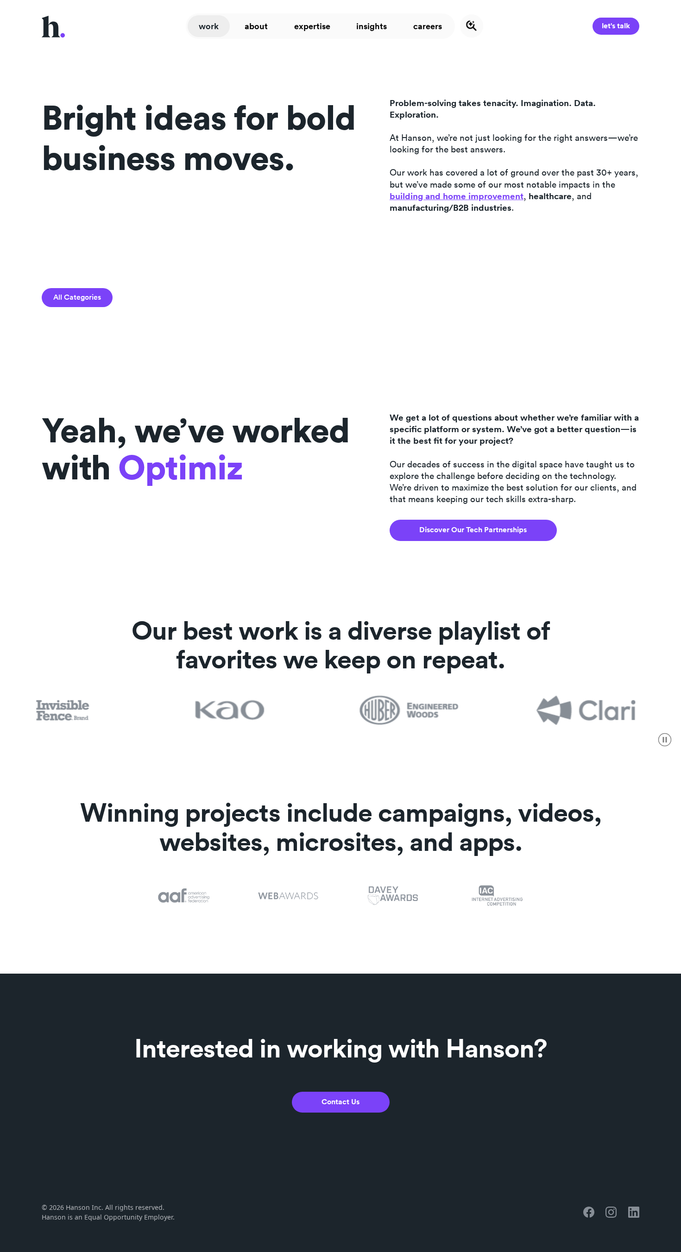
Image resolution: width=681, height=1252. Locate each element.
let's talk (616, 26)
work (209, 25)
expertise (312, 25)
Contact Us (340, 1102)
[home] (53, 26)
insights (371, 25)
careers (427, 25)
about (256, 25)
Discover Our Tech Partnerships (473, 530)
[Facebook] (588, 1212)
